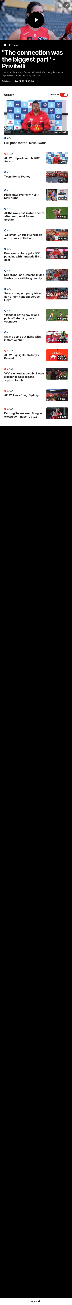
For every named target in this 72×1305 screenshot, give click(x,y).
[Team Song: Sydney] (36, 177)
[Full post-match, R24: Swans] (36, 124)
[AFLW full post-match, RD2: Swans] (36, 158)
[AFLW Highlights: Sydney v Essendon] (36, 355)
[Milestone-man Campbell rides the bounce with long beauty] (36, 275)
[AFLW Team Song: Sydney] (36, 395)
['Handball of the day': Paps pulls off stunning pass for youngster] (36, 317)
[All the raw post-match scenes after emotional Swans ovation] (36, 215)
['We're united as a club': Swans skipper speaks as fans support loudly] (36, 375)
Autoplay (54, 94)
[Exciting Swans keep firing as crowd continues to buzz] (36, 413)
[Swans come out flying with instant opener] (36, 337)
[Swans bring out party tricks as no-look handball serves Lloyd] (36, 295)
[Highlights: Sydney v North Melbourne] (36, 195)
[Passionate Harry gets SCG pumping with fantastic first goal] (36, 255)
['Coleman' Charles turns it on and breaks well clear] (36, 235)
